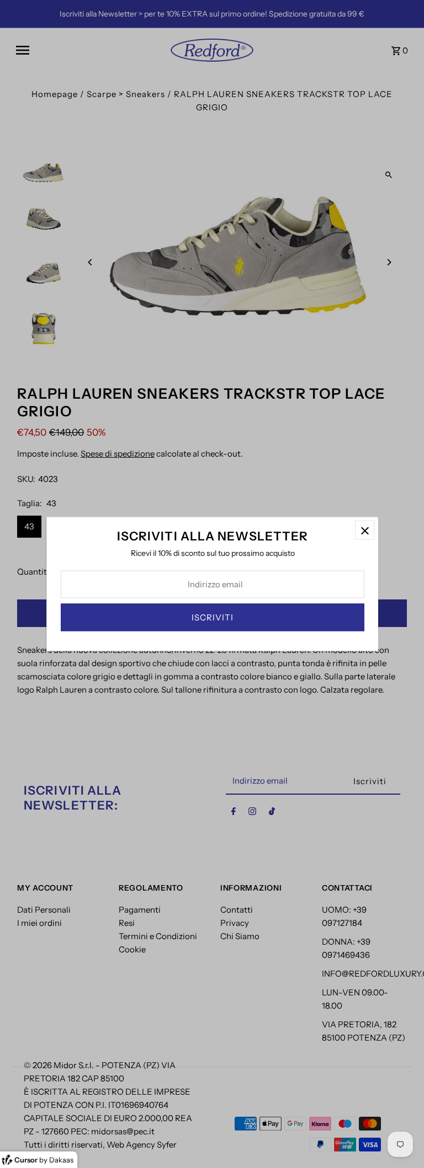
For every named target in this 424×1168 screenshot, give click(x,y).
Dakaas (61, 1159)
